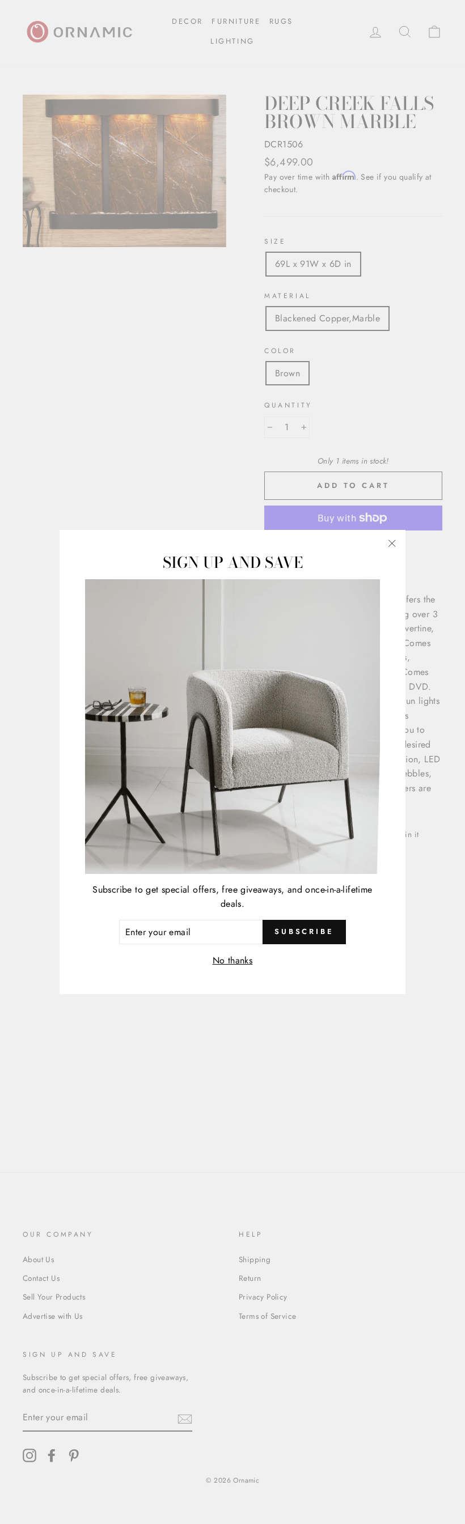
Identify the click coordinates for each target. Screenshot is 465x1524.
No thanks (233, 960)
